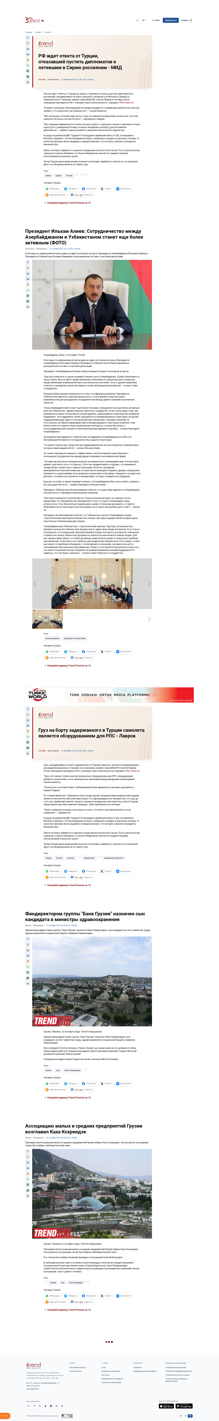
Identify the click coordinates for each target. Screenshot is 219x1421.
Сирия (48, 176)
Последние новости (77, 1367)
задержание (89, 858)
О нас (103, 1367)
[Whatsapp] (28, 1406)
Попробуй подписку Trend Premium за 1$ (69, 202)
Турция (58, 176)
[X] (40, 1406)
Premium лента (75, 1371)
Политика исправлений (111, 1382)
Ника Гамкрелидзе (72, 1070)
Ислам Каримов (52, 638)
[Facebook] (34, 1406)
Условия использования (176, 1367)
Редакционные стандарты (112, 1379)
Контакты (105, 1375)
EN (181, 1416)
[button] (27, 37)
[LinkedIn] (56, 1406)
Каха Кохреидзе (76, 1283)
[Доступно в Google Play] (184, 1406)
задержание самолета (113, 858)
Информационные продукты (145, 1371)
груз (58, 1070)
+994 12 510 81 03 (32, 1386)
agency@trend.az (32, 1389)
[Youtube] (45, 1406)
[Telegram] (51, 1406)
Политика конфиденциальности (179, 1371)
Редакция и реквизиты (110, 1371)
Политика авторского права (177, 1375)
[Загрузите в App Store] (166, 1406)
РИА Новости (126, 102)
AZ (186, 1416)
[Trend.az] (34, 20)
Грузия (48, 1070)
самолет (70, 858)
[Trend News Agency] (33, 1365)
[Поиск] (137, 20)
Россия (69, 176)
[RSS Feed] (62, 1406)
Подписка (137, 1367)
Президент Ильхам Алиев (75, 638)
